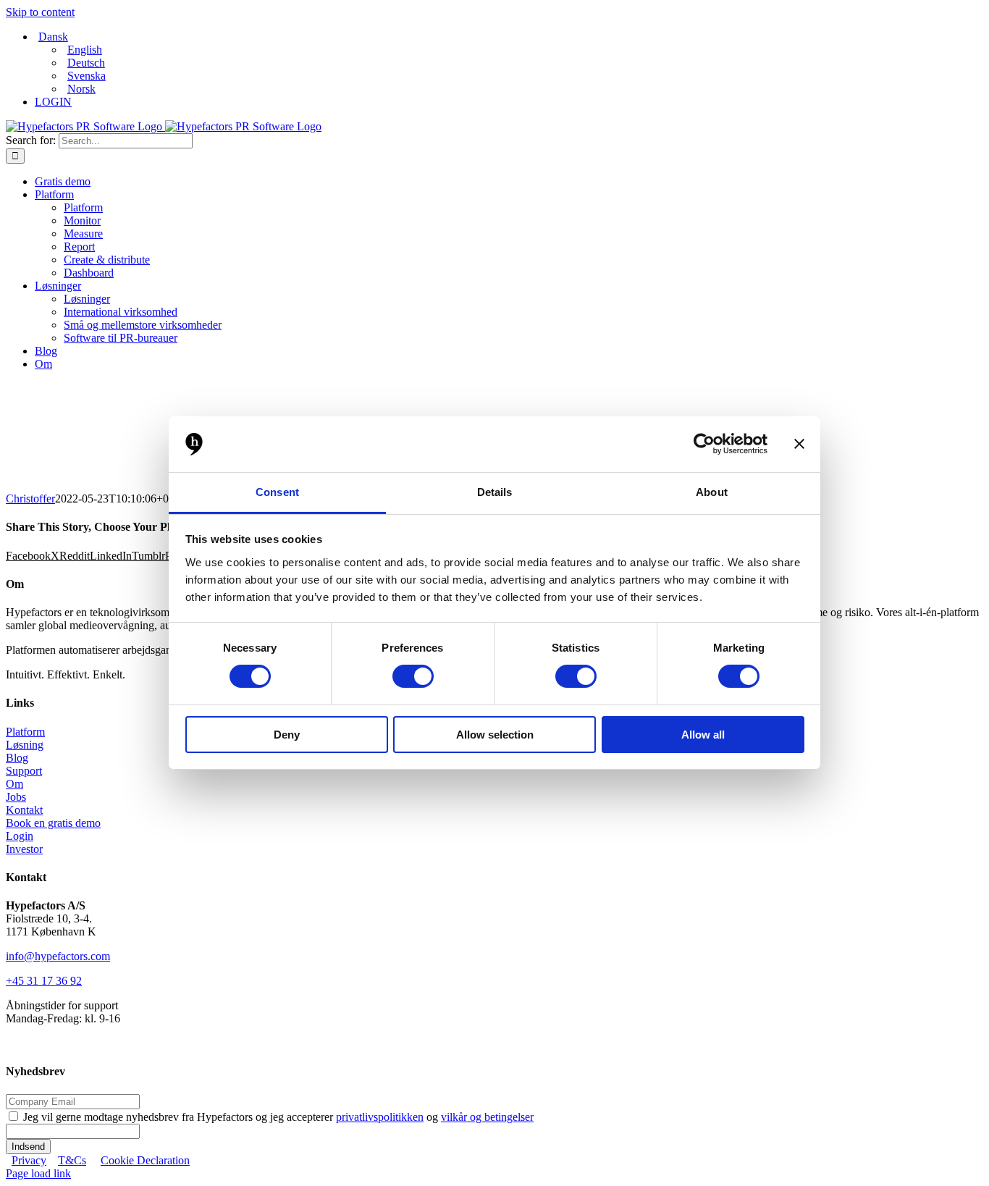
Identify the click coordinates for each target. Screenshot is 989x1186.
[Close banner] (799, 444)
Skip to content (40, 12)
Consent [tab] (277, 492)
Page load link (38, 1173)
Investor (24, 849)
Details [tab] (495, 492)
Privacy (29, 1160)
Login (19, 836)
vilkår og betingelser (487, 1117)
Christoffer (30, 498)
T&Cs (72, 1160)
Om (14, 784)
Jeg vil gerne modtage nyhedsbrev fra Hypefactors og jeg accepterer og (278, 1117)
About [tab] (712, 492)
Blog (17, 758)
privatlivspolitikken (380, 1117)
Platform (25, 732)
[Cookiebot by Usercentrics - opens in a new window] (704, 444)
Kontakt (24, 810)
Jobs (16, 797)
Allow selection (495, 734)
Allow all (703, 734)
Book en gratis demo (53, 823)
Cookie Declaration (145, 1160)
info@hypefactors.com (58, 956)
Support (24, 771)
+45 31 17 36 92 (44, 981)
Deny (287, 734)
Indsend (28, 1146)
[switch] (413, 676)
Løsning (24, 745)
